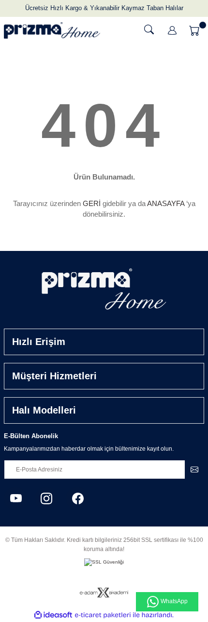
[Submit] (194, 469)
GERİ (92, 203)
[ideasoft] (53, 615)
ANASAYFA (165, 203)
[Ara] (149, 29)
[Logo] (52, 30)
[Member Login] (172, 30)
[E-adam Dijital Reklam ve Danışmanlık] (104, 592)
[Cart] (195, 30)
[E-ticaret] (102, 615)
